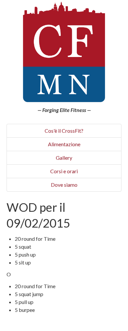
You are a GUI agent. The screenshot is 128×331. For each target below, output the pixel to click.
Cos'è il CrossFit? (64, 130)
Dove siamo (64, 184)
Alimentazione (64, 144)
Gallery (64, 157)
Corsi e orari (64, 171)
